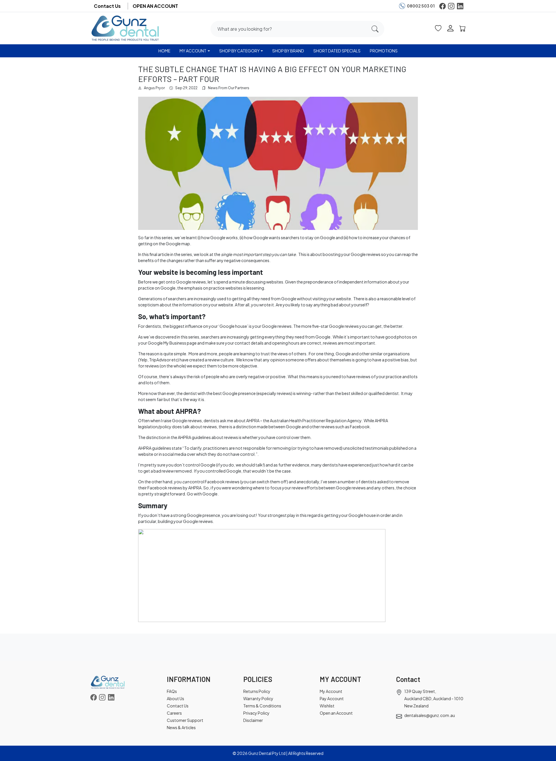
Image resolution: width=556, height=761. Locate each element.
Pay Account (332, 698)
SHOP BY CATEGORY (239, 50)
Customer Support (185, 720)
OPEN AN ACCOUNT (155, 6)
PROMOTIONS (384, 50)
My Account (331, 691)
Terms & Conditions (262, 705)
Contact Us (107, 6)
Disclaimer (253, 720)
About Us (175, 698)
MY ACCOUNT (193, 50)
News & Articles (181, 727)
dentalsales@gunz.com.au (429, 715)
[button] (438, 27)
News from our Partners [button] (228, 87)
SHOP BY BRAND (288, 50)
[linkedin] (460, 6)
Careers (174, 713)
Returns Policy (256, 691)
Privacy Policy (256, 713)
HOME (164, 50)
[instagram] (451, 6)
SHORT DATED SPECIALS (337, 50)
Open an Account (336, 713)
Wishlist (327, 705)
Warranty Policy (258, 698)
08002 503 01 (421, 5)
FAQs (172, 691)
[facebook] (442, 6)
